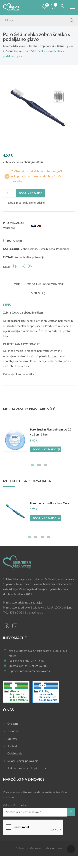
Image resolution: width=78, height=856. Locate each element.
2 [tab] (39, 465)
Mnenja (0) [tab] (39, 293)
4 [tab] (48, 537)
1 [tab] (32, 465)
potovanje (38, 257)
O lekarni (12, 723)
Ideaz (59, 848)
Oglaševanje (14, 753)
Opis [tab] (17, 284)
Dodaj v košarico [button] (44, 449)
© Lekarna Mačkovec (29, 848)
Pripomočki (63, 249)
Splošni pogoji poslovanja (22, 761)
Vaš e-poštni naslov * (16, 805)
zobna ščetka (23, 257)
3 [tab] (45, 465)
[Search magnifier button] (71, 20)
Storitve (12, 738)
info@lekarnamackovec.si (35, 671)
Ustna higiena (46, 249)
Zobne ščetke (29, 249)
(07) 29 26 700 (38, 666)
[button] (24, 202)
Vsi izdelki (9, 228)
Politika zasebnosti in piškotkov (26, 768)
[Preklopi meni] (72, 7)
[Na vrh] (71, 849)
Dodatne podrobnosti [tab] (45, 284)
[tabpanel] (39, 441)
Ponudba (12, 731)
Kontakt (12, 746)
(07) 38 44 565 (34, 661)
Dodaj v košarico (30, 193)
